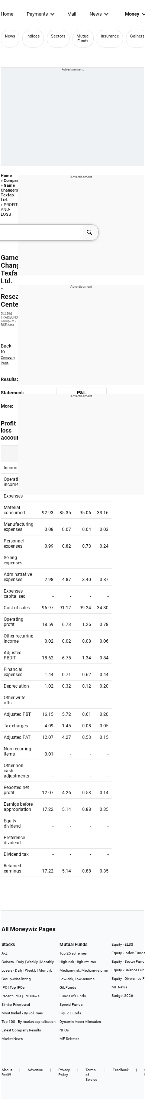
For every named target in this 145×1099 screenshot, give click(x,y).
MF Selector (69, 1038)
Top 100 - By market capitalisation (28, 1021)
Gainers (137, 36)
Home (7, 14)
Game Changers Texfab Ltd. (9, 192)
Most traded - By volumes (22, 1013)
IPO (4, 987)
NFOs (64, 1030)
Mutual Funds (83, 38)
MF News (119, 987)
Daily (20, 961)
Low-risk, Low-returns (76, 978)
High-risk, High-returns (77, 961)
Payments (37, 14)
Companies (14, 180)
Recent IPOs (11, 996)
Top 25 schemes (73, 953)
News (96, 14)
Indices (33, 36)
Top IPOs (17, 987)
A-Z (4, 953)
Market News (12, 1038)
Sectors (58, 36)
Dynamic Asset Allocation (80, 1021)
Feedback (121, 1069)
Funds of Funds (72, 996)
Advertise (35, 1069)
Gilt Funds (67, 987)
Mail (71, 14)
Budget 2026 (122, 995)
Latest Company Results (21, 1030)
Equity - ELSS (122, 944)
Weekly (32, 961)
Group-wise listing (16, 978)
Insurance (110, 36)
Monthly (47, 961)
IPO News (31, 996)
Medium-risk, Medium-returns (83, 970)
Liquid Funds (70, 1013)
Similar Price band (15, 1004)
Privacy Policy (64, 1072)
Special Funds (71, 1004)
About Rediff (6, 1072)
